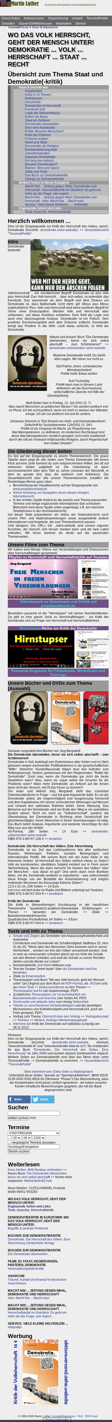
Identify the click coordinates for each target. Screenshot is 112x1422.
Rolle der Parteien (38, 135)
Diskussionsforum (51, 987)
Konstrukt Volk (35, 109)
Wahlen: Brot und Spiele (42, 168)
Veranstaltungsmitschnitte (26, 1269)
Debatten (8, 23)
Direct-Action (11, 18)
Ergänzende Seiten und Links (29, 1206)
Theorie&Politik (97, 18)
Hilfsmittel (15, 1327)
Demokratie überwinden (42, 124)
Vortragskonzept (96, 1016)
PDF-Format (74, 983)
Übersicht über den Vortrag (61, 1016)
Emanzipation (35, 976)
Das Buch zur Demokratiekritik (46, 175)
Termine (23, 1020)
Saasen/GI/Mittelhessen (35, 23)
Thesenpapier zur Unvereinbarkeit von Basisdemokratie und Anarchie (49, 996)
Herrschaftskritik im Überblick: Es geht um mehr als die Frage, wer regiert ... (37, 1314)
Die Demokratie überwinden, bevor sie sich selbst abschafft (37, 1175)
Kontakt (56, 1416)
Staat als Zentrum (37, 120)
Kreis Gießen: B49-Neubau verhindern (35, 1170)
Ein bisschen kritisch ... (41, 160)
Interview (14, 890)
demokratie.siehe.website (58, 230)
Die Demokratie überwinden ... (29, 1254)
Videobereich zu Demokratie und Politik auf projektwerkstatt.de (58, 603)
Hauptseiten (33, 91)
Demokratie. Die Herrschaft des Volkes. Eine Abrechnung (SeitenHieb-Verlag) (39, 1241)
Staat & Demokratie (45, 27)
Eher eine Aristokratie (40, 128)
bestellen (55, 839)
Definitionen (33, 98)
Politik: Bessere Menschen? (44, 131)
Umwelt (77, 18)
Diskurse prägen (36, 138)
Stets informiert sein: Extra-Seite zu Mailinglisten (58, 1071)
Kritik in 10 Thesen (38, 95)
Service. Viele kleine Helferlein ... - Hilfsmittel (56, 204)
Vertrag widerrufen (57, 1419)
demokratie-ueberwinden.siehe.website (77, 348)
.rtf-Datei (95, 983)
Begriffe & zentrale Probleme (28, 1228)
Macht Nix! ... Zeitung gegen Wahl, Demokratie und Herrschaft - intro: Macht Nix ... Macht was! (61, 199)
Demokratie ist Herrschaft (43, 106)
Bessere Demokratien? (41, 164)
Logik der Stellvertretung (42, 113)
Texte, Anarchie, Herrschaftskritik (48, 212)
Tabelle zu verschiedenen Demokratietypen (43, 1005)
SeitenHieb (81, 1002)
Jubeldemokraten (37, 153)
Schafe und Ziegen (26, 936)
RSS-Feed (91, 1416)
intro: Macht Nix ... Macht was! (28, 1298)
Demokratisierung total (41, 149)
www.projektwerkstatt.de (30, 489)
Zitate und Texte (36, 171)
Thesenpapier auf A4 (27, 991)
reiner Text (25, 987)
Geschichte (33, 102)
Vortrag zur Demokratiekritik (44, 179)
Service (80, 23)
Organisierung (58, 18)
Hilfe (33, 1118)
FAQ (80, 1416)
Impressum (68, 1416)
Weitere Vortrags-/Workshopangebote (60, 1020)
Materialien (64, 23)
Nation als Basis (36, 117)
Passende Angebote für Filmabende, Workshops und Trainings (58, 672)
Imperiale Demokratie (40, 157)
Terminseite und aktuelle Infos (34, 1002)
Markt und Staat (36, 142)
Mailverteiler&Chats (38, 1181)
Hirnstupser (30, 628)
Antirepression (34, 18)
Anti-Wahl (44, 965)
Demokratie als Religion (42, 146)
